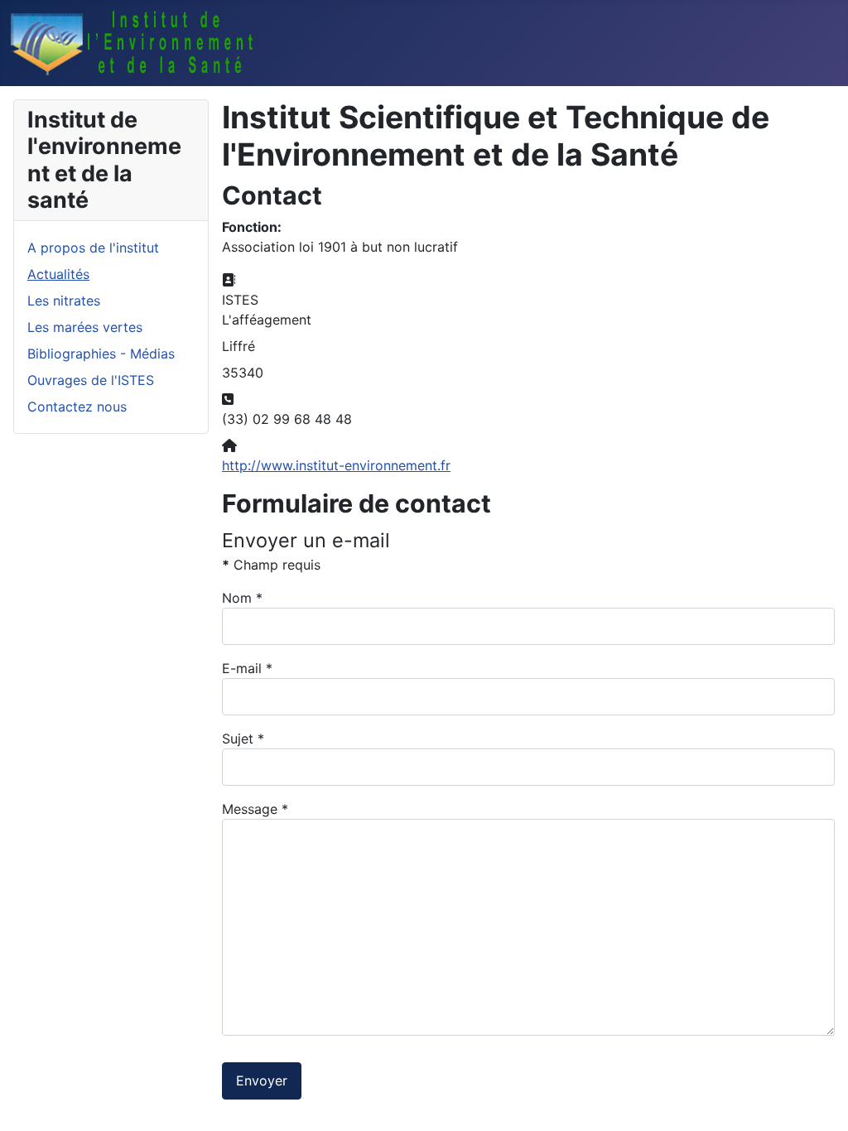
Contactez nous (77, 406)
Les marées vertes (84, 327)
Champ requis (271, 564)
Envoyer (261, 1080)
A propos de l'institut (93, 247)
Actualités (58, 274)
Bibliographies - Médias (101, 353)
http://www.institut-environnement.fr (336, 465)
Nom (242, 598)
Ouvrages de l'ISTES (90, 380)
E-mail (247, 668)
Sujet (243, 738)
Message (255, 809)
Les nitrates (63, 300)
